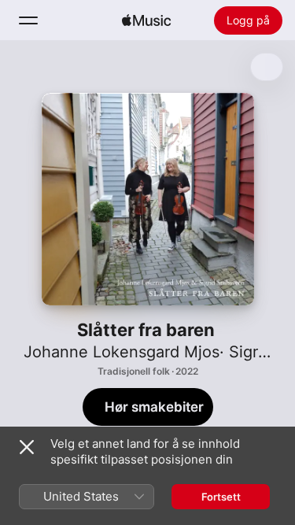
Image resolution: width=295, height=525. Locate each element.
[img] (146, 20)
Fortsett (221, 496)
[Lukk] (27, 447)
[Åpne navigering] (28, 20)
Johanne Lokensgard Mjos (121, 351)
